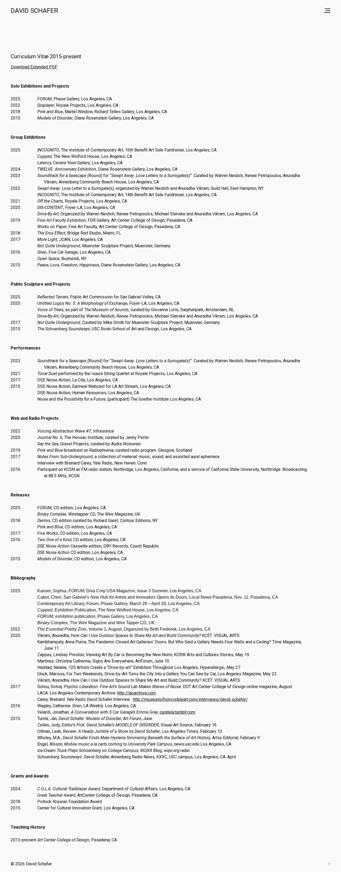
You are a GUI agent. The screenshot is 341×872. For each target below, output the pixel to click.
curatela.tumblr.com (177, 712)
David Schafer (34, 10)
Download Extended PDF (34, 66)
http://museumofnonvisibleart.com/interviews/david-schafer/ (190, 699)
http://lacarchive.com (136, 693)
